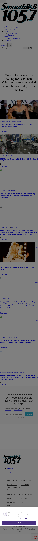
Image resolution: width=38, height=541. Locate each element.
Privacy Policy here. (25, 518)
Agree (19, 522)
